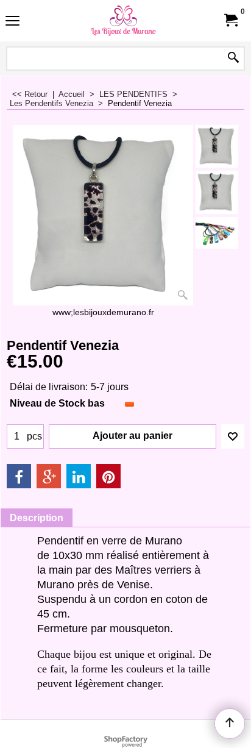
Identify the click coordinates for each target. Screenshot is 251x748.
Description (36, 518)
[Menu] (12, 22)
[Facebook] (19, 476)
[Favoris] (232, 436)
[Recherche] (233, 58)
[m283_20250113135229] (217, 192)
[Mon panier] (230, 20)
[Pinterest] (108, 476)
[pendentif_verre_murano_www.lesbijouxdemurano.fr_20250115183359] (217, 233)
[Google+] (49, 476)
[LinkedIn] (78, 476)
